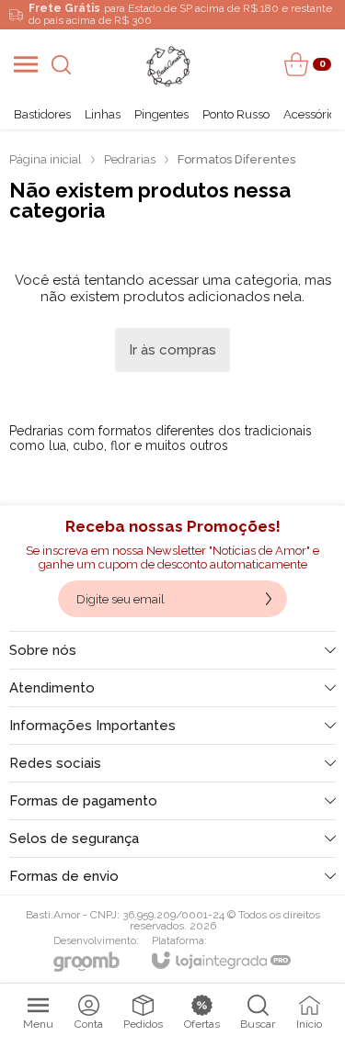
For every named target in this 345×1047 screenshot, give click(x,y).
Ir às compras (172, 350)
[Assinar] (268, 598)
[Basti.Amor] (167, 64)
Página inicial (45, 159)
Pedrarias (129, 159)
